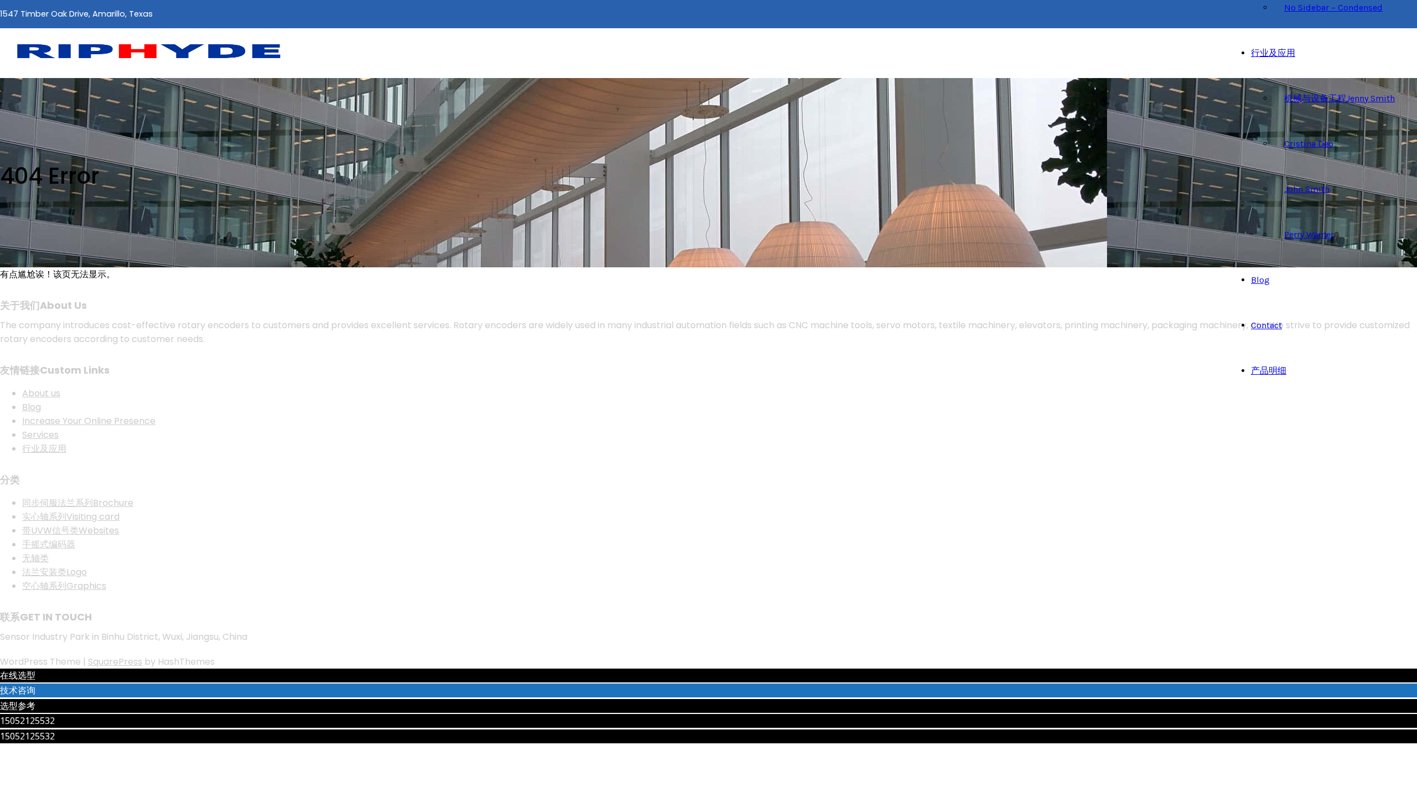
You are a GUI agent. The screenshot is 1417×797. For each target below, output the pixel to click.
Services (40, 434)
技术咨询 (17, 690)
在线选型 (17, 675)
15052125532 (27, 721)
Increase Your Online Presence (89, 421)
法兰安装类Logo (54, 572)
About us (41, 393)
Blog (1260, 280)
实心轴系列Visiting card (71, 516)
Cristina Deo (1308, 143)
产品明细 (1268, 370)
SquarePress (115, 661)
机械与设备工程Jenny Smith (1339, 98)
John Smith (1307, 189)
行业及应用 (1273, 53)
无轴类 (35, 558)
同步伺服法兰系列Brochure (77, 502)
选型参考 (17, 706)
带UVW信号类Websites (70, 530)
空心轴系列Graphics (64, 585)
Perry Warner (1309, 234)
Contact (1266, 325)
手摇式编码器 (48, 544)
